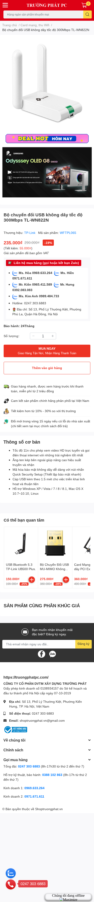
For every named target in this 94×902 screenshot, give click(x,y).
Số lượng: (11, 336)
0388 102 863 (52, 775)
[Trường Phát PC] (47, 5)
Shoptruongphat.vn (49, 809)
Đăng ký (83, 644)
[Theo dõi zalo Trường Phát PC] (52, 653)
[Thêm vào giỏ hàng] (32, 579)
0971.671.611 (34, 796)
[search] (87, 14)
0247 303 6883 (43, 713)
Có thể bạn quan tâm (24, 519)
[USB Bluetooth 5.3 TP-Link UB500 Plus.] (21, 544)
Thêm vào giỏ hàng (47, 368)
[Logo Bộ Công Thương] (15, 729)
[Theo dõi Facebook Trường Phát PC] (41, 653)
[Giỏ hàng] (84, 5)
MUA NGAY (47, 350)
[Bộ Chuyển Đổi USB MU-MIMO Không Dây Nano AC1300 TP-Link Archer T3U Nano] (55, 544)
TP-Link (30, 233)
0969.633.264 (34, 788)
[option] (47, 83)
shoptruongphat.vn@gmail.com (42, 720)
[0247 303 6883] (11, 884)
